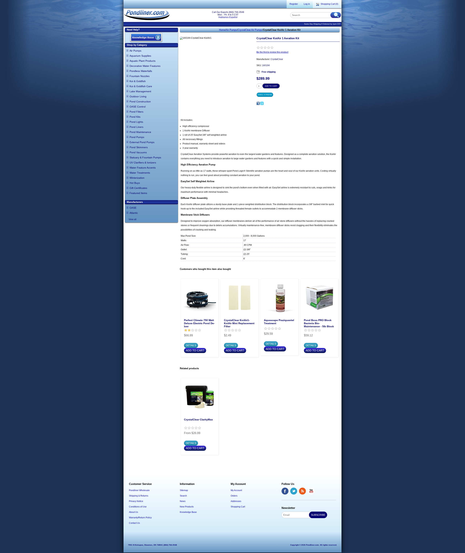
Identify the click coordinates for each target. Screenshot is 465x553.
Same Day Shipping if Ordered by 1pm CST (322, 24)
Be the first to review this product (272, 52)
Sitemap (184, 490)
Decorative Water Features (145, 65)
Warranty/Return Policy (140, 517)
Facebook (285, 491)
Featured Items (138, 193)
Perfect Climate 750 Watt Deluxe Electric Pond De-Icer (199, 323)
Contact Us (134, 523)
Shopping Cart (238, 506)
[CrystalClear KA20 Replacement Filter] (239, 297)
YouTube (311, 491)
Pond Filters (136, 111)
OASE (133, 207)
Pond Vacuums (138, 152)
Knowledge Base (188, 512)
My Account (236, 490)
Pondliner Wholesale (139, 490)
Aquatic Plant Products (142, 60)
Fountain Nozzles (139, 76)
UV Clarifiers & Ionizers (143, 162)
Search (183, 496)
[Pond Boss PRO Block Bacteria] (319, 297)
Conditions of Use (138, 506)
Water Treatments (140, 172)
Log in (307, 4)
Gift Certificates (138, 188)
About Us (133, 512)
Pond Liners (136, 126)
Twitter (293, 491)
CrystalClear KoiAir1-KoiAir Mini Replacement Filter (239, 323)
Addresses (236, 501)
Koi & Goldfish (138, 81)
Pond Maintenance (140, 132)
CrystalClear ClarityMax (198, 419)
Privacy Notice (136, 501)
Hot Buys (135, 182)
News (182, 501)
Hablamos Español (228, 17)
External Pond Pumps (142, 142)
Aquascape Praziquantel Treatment (279, 322)
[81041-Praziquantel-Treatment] (279, 297)
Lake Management (140, 91)
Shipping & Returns (138, 496)
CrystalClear (277, 59)
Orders (234, 496)
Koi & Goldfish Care (141, 86)
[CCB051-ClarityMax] (199, 397)
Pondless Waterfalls (141, 71)
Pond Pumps (137, 137)
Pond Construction (140, 101)
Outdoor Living (138, 96)
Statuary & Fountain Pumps (145, 157)
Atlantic (134, 212)
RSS (302, 491)
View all (132, 219)
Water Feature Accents (143, 167)
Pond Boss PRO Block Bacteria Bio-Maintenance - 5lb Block (319, 323)
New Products (187, 506)
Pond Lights (136, 121)
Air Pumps (135, 50)
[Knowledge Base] (146, 37)
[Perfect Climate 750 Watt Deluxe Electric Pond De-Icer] (199, 297)
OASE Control (137, 106)
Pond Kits (135, 116)
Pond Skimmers (139, 147)
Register (294, 4)
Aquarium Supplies (140, 55)
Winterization (137, 177)
